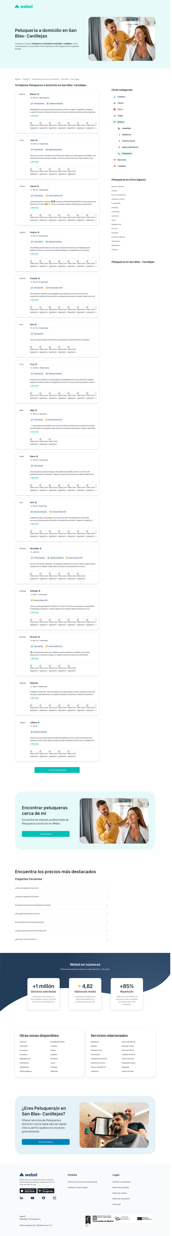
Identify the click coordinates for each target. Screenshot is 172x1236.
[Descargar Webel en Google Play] (45, 1190)
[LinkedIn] (21, 1198)
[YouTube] (32, 1198)
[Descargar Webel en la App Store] (28, 1190)
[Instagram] (54, 1198)
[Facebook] (43, 1198)
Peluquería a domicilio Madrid (45, 79)
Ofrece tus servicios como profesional (82, 1182)
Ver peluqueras (45, 834)
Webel (18, 79)
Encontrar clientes (46, 1142)
